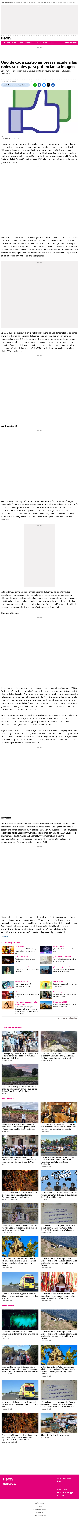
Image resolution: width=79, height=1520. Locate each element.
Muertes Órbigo (51, 2)
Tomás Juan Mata (46, 1437)
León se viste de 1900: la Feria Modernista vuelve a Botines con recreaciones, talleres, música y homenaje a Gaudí (19, 1227)
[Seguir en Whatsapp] (60, 1495)
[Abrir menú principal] (76, 38)
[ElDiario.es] (70, 43)
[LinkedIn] (53, 85)
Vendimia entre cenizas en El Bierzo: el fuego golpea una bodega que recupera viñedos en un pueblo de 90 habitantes (18, 1126)
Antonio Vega (45, 1131)
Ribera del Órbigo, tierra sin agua (55, 1435)
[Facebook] (39, 85)
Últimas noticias (8, 1306)
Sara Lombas (45, 1199)
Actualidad (6, 43)
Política (14, 43)
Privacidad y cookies (39, 1509)
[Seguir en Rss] (63, 1495)
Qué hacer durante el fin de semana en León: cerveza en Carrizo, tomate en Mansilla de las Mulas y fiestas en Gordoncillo (57, 1160)
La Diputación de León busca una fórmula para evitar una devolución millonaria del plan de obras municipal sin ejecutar (58, 1126)
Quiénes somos (39, 1503)
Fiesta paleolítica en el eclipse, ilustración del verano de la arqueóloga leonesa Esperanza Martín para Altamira (19, 1194)
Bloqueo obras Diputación (20, 2)
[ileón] (13, 1479)
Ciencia (36, 43)
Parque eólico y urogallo (61, 2)
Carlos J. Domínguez (8, 1232)
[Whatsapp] (35, 85)
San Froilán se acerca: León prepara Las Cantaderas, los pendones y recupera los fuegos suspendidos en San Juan (57, 1296)
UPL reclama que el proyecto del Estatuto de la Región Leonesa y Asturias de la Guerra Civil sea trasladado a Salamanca (58, 1227)
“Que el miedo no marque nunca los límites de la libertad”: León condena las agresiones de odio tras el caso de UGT (19, 1159)
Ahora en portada (8, 1098)
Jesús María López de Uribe (10, 1199)
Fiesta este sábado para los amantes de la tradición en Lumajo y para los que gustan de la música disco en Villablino (19, 1088)
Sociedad (28, 43)
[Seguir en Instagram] (68, 1493)
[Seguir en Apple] (60, 1481)
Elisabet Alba (5, 1131)
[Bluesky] (44, 85)
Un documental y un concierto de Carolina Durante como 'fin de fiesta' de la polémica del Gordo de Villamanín (59, 1194)
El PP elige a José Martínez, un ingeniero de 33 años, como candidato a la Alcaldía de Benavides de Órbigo (20, 1055)
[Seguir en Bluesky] (58, 1493)
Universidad (44, 43)
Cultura (21, 43)
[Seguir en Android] (57, 1481)
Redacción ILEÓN (7, 1060)
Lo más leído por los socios (12, 1028)
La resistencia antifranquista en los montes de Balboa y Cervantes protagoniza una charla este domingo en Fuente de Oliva (59, 1055)
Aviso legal (39, 1512)
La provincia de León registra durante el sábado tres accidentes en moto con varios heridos (20, 1296)
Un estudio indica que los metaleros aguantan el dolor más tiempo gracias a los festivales (20, 1333)
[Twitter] (48, 85)
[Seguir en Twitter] (61, 1493)
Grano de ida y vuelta (41, 2)
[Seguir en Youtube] (71, 1493)
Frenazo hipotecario (31, 2)
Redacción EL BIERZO (47, 1060)
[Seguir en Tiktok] (58, 1495)
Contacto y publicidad (39, 1515)
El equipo (39, 1506)
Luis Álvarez (5, 1093)
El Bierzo (53, 43)
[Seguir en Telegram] (65, 1493)
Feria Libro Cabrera (71, 2)
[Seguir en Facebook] (63, 1493)
